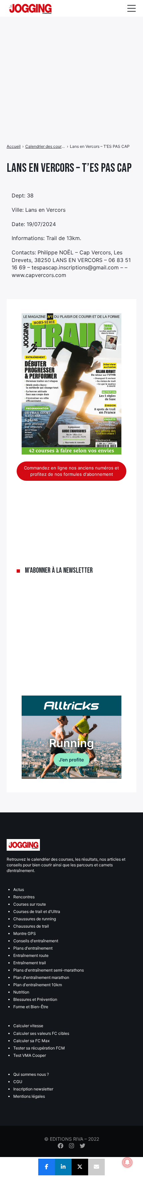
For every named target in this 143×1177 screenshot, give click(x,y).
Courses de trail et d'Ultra (36, 911)
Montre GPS (24, 933)
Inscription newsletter (33, 1088)
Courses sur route (29, 904)
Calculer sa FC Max (31, 1040)
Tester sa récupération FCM (39, 1047)
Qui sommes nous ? (31, 1074)
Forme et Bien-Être (30, 1006)
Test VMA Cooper (29, 1055)
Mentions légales (29, 1096)
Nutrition (21, 992)
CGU (17, 1081)
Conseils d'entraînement (35, 940)
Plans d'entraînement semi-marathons (48, 970)
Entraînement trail (29, 962)
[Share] (46, 1167)
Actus (18, 889)
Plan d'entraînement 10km (37, 984)
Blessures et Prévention (35, 999)
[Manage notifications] (127, 1162)
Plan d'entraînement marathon (41, 977)
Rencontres (24, 896)
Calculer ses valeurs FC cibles (41, 1033)
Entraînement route (31, 955)
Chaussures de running (34, 918)
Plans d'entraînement (33, 948)
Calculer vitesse (28, 1025)
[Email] (96, 1167)
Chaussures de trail (31, 926)
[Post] (80, 1167)
